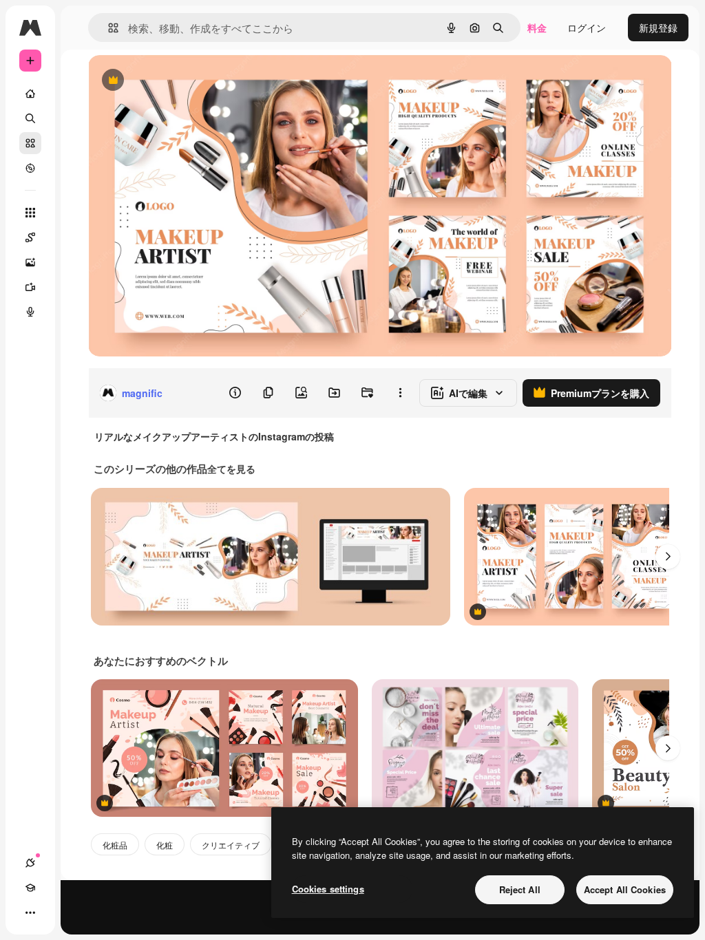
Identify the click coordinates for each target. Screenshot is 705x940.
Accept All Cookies (625, 889)
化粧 (164, 845)
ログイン (586, 27)
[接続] (30, 863)
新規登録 (658, 27)
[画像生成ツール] (30, 262)
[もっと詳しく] (30, 168)
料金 (537, 27)
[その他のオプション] (400, 393)
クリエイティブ (231, 845)
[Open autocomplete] (108, 28)
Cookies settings (328, 888)
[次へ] (667, 557)
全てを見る (231, 469)
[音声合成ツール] (30, 312)
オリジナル (183, 81)
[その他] (30, 912)
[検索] (30, 118)
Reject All (519, 889)
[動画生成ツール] (30, 287)
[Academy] (30, 888)
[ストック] (30, 143)
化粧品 (115, 845)
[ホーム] (30, 94)
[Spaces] (30, 237)
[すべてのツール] (30, 213)
